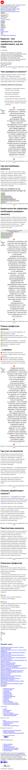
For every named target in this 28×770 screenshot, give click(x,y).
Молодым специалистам (10, 35)
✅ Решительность (5, 237)
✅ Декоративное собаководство (8, 199)
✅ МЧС (3, 193)
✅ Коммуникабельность (6, 236)
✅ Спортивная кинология (6, 197)
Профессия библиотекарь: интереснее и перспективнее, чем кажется (10, 679)
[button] (2, 29)
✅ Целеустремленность (6, 234)
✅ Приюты (3, 202)
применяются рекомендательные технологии (13, 753)
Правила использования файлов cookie (10, 11)
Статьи (2, 35)
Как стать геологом (5, 674)
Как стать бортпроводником (7, 664)
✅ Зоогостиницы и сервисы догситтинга (10, 200)
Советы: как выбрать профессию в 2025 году (12, 671)
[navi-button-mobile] (2, 33)
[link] (3, 26)
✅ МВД (3, 194)
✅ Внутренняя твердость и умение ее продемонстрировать (14, 231)
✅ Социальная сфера (6, 196)
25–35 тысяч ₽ (14, 496)
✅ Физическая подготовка (7, 233)
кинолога (8, 74)
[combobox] (6, 766)
